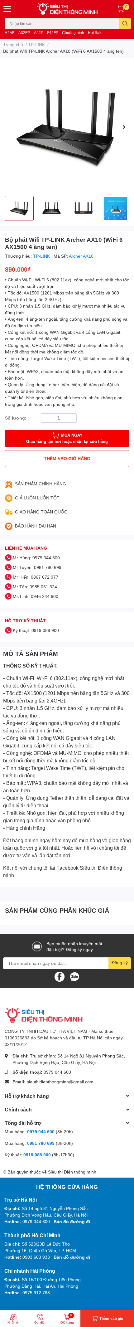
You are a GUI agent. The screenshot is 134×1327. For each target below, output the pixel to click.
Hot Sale (95, 32)
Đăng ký (120, 962)
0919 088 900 (37, 1154)
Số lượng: (15, 417)
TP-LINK (42, 256)
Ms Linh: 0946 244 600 (35, 596)
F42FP (52, 32)
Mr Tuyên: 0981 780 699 (37, 567)
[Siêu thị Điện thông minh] (67, 9)
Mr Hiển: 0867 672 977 (35, 577)
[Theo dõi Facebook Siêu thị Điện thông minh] (60, 976)
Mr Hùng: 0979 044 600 (36, 557)
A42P (38, 32)
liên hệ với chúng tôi (96, 848)
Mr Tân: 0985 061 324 (35, 586)
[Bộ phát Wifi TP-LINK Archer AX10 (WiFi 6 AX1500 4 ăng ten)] (67, 127)
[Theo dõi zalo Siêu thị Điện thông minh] (74, 976)
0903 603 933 (36, 1257)
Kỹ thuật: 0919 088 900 (36, 630)
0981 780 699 (41, 1143)
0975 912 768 (36, 1292)
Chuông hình (73, 32)
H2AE (10, 32)
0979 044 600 (57, 1072)
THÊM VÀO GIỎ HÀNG (67, 458)
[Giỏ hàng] (120, 9)
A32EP (24, 32)
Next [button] (124, 127)
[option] (67, 127)
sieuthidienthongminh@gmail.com (60, 1081)
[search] (125, 23)
